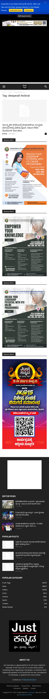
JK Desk (4, 134)
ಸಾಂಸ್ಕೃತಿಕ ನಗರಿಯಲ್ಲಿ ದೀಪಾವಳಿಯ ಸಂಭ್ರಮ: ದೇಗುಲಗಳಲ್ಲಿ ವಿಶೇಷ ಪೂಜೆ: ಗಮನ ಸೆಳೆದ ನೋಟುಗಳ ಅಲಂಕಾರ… (22, 127)
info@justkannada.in (28, 680)
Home (4, 92)
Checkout (28, 10)
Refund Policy (36, 686)
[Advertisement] (24, 57)
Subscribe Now (15, 10)
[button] (45, 2)
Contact (33, 688)
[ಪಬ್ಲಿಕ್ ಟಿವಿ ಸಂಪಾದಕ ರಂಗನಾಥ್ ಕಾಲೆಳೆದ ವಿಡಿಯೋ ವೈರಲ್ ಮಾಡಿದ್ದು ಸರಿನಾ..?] (8, 545)
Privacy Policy (25, 686)
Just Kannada (30, 692)
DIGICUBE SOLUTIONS (25, 695)
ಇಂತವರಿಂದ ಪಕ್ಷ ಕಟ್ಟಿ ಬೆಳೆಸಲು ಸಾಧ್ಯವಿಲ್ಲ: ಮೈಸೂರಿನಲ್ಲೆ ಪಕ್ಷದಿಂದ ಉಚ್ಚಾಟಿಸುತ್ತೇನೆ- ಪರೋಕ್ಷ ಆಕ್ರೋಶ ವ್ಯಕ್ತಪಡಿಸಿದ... (29, 566)
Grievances (17, 688)
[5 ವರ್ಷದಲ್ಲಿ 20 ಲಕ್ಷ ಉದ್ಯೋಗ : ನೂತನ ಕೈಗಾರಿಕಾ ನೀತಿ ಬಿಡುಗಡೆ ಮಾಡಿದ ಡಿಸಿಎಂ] (8, 515)
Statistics (25, 688)
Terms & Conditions (12, 686)
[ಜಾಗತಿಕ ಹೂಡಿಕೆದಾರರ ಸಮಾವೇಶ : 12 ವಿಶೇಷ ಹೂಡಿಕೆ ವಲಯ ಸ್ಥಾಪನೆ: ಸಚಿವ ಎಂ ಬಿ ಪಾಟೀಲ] (8, 526)
